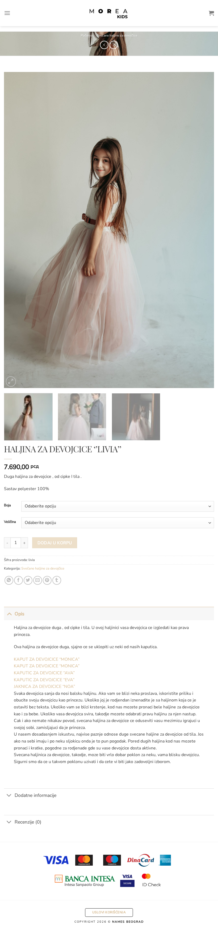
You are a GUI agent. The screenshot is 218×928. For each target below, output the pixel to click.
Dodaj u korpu (54, 543)
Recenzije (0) (28, 822)
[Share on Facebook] (18, 580)
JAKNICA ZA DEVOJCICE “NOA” (44, 686)
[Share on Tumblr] (56, 580)
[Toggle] (9, 613)
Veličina (10, 522)
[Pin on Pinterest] (47, 580)
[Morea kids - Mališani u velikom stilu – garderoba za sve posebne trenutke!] (109, 13)
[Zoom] (11, 381)
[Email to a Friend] (37, 580)
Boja (7, 505)
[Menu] (7, 12)
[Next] (203, 230)
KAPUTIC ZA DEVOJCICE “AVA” (44, 673)
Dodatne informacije (35, 795)
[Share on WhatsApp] (9, 580)
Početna (87, 35)
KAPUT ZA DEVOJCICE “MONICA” (46, 659)
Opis (19, 614)
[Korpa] (211, 13)
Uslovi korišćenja (109, 912)
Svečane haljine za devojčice (117, 35)
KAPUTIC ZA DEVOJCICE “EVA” (44, 680)
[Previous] (15, 230)
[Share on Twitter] (28, 580)
